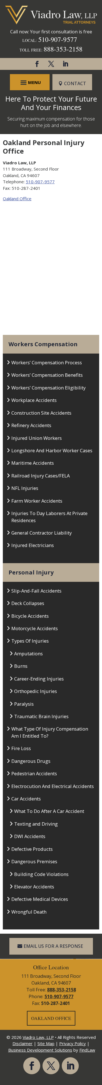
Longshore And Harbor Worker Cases (51, 450)
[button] (30, 82)
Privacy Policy (72, 1043)
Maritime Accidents (32, 463)
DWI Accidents (29, 836)
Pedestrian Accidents (34, 773)
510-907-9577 (57, 39)
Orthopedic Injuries (35, 691)
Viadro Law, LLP (38, 1037)
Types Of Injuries (30, 641)
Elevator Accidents (34, 886)
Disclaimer (22, 1043)
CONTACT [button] (75, 83)
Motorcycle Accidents (34, 628)
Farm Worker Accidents (36, 501)
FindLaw (87, 1050)
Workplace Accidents (34, 400)
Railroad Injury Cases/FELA (40, 475)
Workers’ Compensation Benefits (47, 375)
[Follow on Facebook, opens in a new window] (37, 64)
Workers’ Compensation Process (46, 362)
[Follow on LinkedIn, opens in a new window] (65, 64)
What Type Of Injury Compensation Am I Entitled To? (49, 732)
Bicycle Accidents (30, 616)
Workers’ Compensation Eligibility (48, 387)
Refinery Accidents (31, 425)
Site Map (45, 1043)
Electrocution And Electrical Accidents (52, 786)
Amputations (28, 653)
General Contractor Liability (41, 532)
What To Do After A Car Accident (49, 811)
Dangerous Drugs (30, 761)
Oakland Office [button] (51, 1018)
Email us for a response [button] (53, 946)
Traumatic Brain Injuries (41, 716)
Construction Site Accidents (41, 413)
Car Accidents (26, 798)
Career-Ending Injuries (39, 678)
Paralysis (24, 704)
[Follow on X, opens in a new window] (51, 64)
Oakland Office (17, 198)
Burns (20, 666)
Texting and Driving (36, 824)
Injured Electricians (32, 545)
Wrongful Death (28, 912)
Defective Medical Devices (39, 899)
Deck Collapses (27, 603)
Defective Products (32, 849)
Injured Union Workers (36, 438)
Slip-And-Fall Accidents (36, 590)
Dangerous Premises (34, 861)
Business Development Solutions (40, 1050)
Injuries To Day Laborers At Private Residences (49, 516)
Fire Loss (21, 748)
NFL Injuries (24, 488)
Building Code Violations (41, 874)
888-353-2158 (63, 48)
